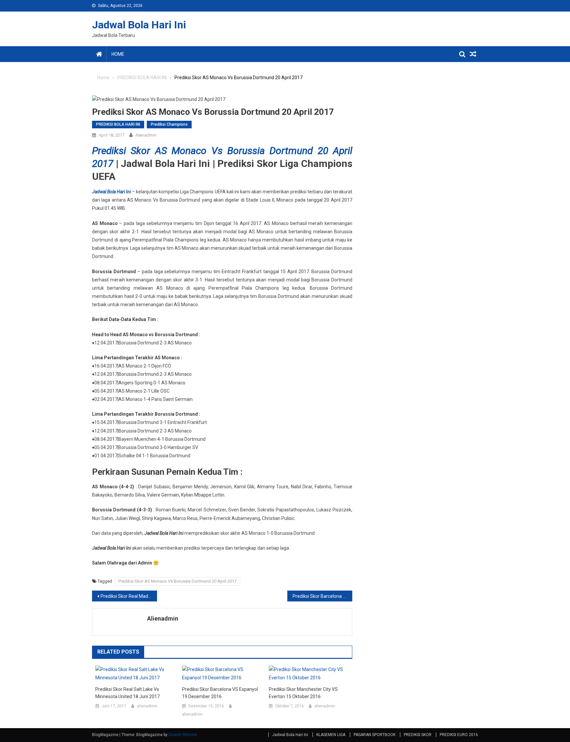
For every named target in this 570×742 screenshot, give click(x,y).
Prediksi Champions (169, 124)
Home (117, 54)
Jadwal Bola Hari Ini (139, 24)
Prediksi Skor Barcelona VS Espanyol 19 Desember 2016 (220, 693)
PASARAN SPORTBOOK (375, 734)
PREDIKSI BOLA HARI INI (118, 124)
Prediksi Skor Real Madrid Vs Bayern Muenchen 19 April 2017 (129, 596)
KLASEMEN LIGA (330, 734)
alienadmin (145, 135)
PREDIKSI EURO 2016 (459, 734)
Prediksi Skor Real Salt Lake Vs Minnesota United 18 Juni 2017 (127, 693)
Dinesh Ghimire (183, 734)
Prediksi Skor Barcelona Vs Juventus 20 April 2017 (322, 596)
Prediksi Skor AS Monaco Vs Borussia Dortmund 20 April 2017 (177, 581)
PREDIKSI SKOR (417, 734)
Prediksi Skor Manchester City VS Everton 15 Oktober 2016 (303, 693)
